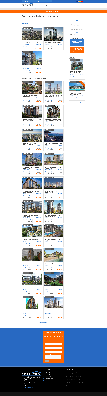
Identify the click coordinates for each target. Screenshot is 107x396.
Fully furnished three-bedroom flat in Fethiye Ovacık (76, 94)
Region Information (34, 20)
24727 (31, 201)
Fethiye (71, 95)
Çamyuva (73, 376)
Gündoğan (70, 382)
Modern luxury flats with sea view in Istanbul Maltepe (53, 144)
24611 (52, 273)
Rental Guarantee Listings (49, 380)
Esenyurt (74, 382)
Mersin (71, 74)
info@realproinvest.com (29, 387)
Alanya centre (76, 373)
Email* (46, 350)
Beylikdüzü (79, 379)
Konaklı (70, 376)
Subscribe (47, 361)
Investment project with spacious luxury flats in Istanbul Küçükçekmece (32, 120)
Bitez (66, 385)
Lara (76, 376)
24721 (52, 177)
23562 (52, 28)
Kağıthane (28, 217)
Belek (78, 376)
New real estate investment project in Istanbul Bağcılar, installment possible (52, 311)
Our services (61, 5)
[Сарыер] (82, 1)
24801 (52, 153)
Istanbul (35, 8)
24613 (31, 273)
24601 (52, 249)
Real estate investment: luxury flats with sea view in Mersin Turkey (76, 72)
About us (69, 5)
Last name (46, 346)
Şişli (27, 265)
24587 (52, 81)
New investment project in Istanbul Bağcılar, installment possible (32, 168)
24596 (31, 129)
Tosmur (67, 379)
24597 (52, 105)
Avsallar (67, 373)
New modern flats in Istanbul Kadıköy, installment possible (52, 192)
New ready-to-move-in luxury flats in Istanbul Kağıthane (30, 216)
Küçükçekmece (29, 121)
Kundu (69, 379)
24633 (31, 297)
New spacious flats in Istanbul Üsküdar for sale (31, 240)
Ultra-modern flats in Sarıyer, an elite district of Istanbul (30, 43)
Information (53, 5)
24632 (52, 297)
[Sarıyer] (76, 1)
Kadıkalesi (67, 382)
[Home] (28, 5)
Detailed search (25, 23)
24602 (31, 249)
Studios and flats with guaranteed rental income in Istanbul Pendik (31, 192)
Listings (45, 5)
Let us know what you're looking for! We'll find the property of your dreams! (77, 50)
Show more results (42, 322)
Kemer (81, 376)
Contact (75, 5)
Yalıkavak (79, 372)
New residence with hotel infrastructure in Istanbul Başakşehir (53, 168)
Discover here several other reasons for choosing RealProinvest (77, 42)
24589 (31, 105)
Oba (72, 373)
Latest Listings (47, 372)
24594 (31, 81)
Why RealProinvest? (77, 16)
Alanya (76, 379)
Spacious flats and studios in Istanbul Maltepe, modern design (30, 144)
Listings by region (30, 8)
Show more (82, 102)
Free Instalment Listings (49, 378)
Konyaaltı (73, 372)
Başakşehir (50, 169)
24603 (52, 225)
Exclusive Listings (48, 376)
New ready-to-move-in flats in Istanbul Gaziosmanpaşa (30, 311)
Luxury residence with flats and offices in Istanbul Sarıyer (31, 67)
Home (40, 5)
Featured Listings (48, 374)
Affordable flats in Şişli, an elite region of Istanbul (31, 264)
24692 (31, 28)
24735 (31, 225)
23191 (31, 52)
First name (47, 342)
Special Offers (47, 382)
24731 (52, 201)
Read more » (38, 44)
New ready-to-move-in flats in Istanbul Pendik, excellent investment (52, 240)
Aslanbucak (73, 379)
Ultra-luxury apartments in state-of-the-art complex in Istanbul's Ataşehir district (53, 96)
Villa (70, 372)
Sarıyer (27, 44)
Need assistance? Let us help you (53, 11)
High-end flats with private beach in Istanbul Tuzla (53, 264)
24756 (31, 177)
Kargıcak (70, 373)
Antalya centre (81, 373)
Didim (82, 382)
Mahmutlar (83, 372)
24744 (31, 153)
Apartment (26, 28)
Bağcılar (27, 169)
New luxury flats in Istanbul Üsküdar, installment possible (30, 96)
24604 (52, 129)
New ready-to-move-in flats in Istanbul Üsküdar (30, 288)
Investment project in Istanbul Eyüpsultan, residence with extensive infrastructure (53, 120)
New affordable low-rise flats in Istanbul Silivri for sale (53, 288)
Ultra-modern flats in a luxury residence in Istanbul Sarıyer (53, 43)
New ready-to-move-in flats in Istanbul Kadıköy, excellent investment (52, 216)
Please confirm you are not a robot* (51, 354)
